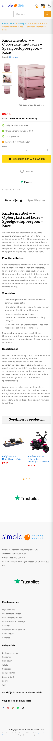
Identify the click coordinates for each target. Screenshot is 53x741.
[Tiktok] (23, 708)
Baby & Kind (8, 677)
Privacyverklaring (40, 733)
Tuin (4, 685)
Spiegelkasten (9, 673)
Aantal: (5, 146)
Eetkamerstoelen (10, 653)
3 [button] (29, 479)
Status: (5, 118)
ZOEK (47, 14)
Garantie (6, 626)
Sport (4, 681)
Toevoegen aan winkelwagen (28, 158)
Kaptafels (6, 657)
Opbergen (6, 669)
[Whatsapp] (17, 708)
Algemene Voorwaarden (13, 629)
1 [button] (23, 479)
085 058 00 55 (20, 558)
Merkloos (13, 57)
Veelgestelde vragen (11, 614)
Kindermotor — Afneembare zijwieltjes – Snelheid (38, 459)
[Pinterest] (8, 708)
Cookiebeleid (8, 634)
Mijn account (8, 609)
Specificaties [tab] (36, 200)
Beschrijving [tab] (13, 200)
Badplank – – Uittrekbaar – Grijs (11, 457)
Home (5, 23)
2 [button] (26, 479)
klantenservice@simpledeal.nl (23, 550)
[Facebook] (3, 708)
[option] (7, 67)
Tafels (5, 665)
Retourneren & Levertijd (13, 621)
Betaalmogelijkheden (12, 618)
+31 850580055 (19, 554)
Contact (6, 638)
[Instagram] (12, 708)
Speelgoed (22, 23)
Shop (12, 23)
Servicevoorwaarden (8, 735)
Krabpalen (7, 661)
